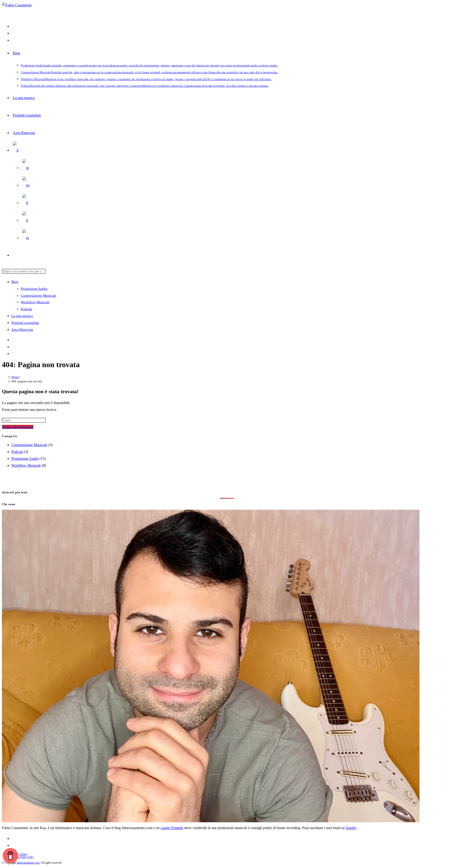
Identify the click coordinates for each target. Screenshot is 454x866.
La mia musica (22, 316)
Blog (14, 282)
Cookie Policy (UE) (22, 857)
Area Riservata (22, 329)
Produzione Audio (34, 289)
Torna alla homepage (17, 427)
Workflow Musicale (35, 302)
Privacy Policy (19, 854)
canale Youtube (172, 828)
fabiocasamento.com (28, 862)
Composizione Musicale (38, 295)
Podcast (26, 309)
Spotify (351, 828)
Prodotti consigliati (25, 323)
